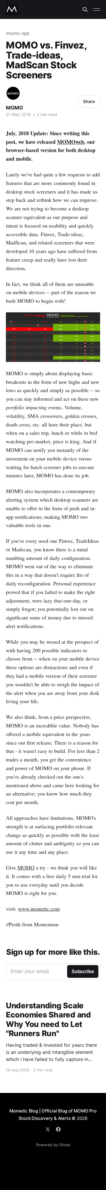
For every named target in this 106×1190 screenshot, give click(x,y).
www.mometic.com (39, 908)
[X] (47, 1129)
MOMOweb (70, 142)
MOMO (14, 108)
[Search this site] (85, 9)
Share (89, 101)
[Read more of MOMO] (13, 93)
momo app (17, 33)
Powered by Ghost (53, 1144)
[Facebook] (58, 1129)
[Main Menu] (96, 9)
